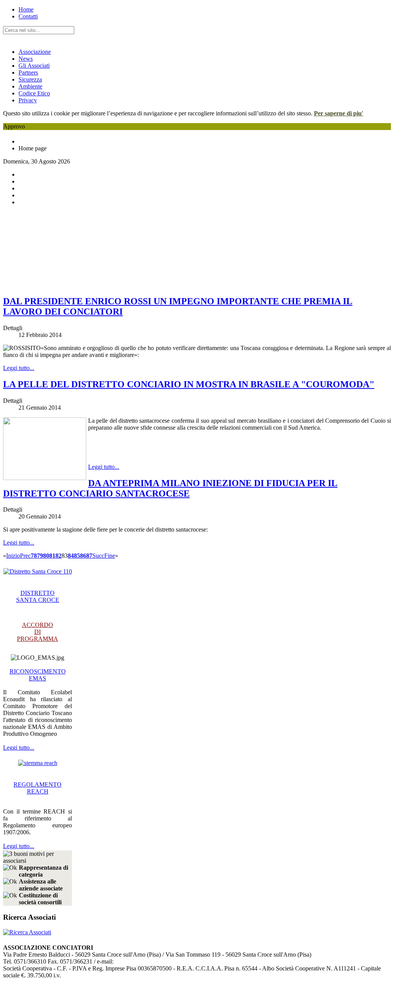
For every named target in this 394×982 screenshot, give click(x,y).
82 (58, 555)
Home (25, 9)
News (25, 58)
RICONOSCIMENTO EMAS (38, 675)
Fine (109, 555)
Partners (28, 72)
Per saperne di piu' (338, 113)
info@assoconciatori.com (144, 961)
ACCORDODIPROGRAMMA (37, 632)
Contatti (28, 16)
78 (34, 555)
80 (46, 555)
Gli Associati (34, 65)
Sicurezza (30, 79)
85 (77, 555)
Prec (25, 555)
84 (71, 555)
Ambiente (30, 86)
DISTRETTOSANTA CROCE (37, 596)
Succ (98, 555)
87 (89, 555)
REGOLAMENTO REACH (37, 788)
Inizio (13, 555)
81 (52, 555)
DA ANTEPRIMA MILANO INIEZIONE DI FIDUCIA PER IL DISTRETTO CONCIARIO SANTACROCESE (170, 488)
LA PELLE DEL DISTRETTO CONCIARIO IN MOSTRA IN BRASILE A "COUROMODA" (188, 384)
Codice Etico (34, 93)
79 (40, 555)
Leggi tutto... (18, 368)
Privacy (27, 100)
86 (83, 555)
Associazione (34, 51)
